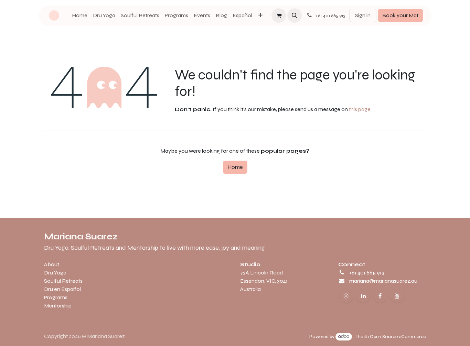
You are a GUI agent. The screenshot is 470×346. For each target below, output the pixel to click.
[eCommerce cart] (278, 15)
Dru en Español (62, 289)
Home (235, 167)
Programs (55, 297)
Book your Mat (400, 15)
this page (360, 109)
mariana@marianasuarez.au (383, 281)
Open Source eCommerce (398, 336)
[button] (294, 15)
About (51, 264)
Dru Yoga (55, 272)
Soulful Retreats (63, 281)
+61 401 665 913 (366, 272)
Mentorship (58, 305)
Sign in (363, 15)
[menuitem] (79, 15)
